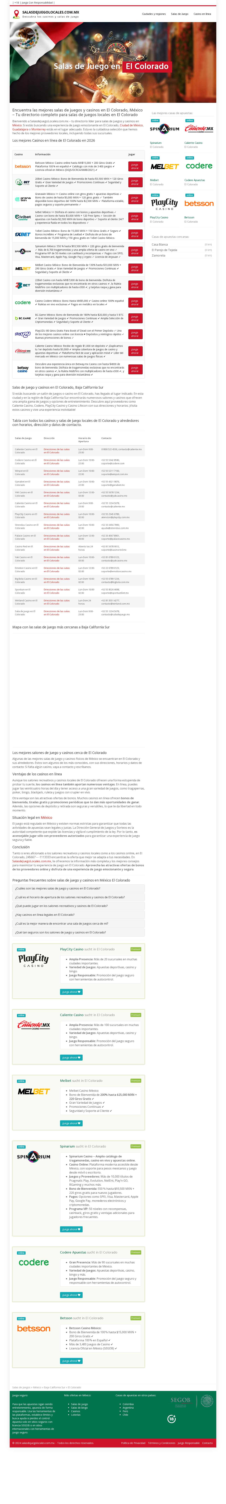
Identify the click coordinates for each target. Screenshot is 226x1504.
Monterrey (38, 129)
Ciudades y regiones (154, 14)
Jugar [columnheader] (131, 154)
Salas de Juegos (21, 1387)
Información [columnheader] (42, 154)
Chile (125, 1414)
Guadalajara (20, 129)
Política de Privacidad (133, 1443)
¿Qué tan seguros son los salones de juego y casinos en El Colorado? (60, 932)
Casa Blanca (182, 244)
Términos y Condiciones (161, 1443)
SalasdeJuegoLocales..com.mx (31, 861)
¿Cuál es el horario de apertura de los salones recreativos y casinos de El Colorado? (70, 897)
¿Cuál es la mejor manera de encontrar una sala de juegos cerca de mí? (61, 923)
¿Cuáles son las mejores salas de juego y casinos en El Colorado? (57, 888)
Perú (125, 1411)
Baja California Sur (54, 1387)
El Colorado (106, 949)
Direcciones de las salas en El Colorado (57, 451)
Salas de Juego (179, 14)
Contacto (207, 1443)
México (17, 125)
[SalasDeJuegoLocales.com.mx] (46, 14)
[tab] (79, 888)
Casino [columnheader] (18, 154)
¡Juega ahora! (134, 166)
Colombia (128, 1404)
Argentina (128, 1407)
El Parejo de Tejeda (182, 250)
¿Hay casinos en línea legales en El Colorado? (45, 915)
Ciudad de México (131, 125)
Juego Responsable (189, 1443)
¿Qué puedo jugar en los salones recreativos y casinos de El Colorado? (61, 906)
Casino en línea (202, 14)
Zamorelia (182, 255)
